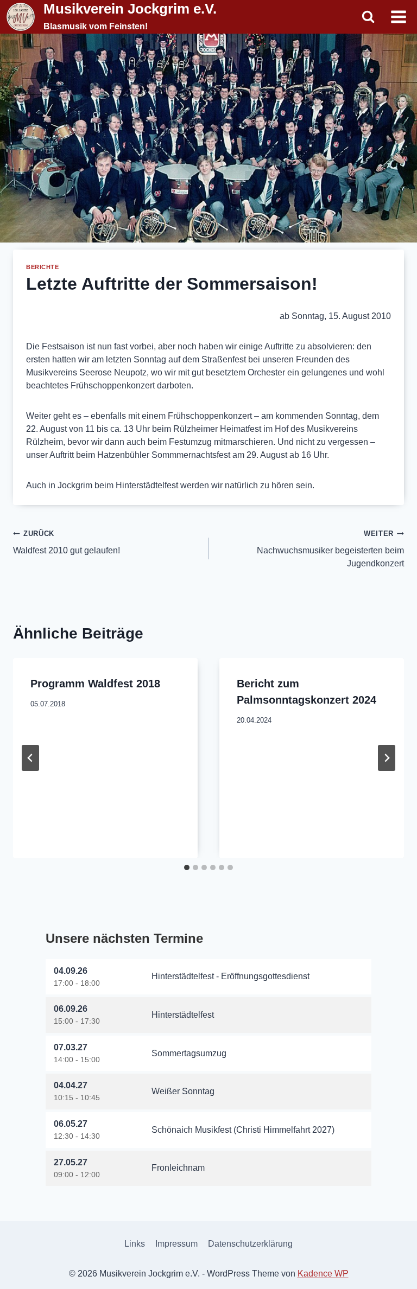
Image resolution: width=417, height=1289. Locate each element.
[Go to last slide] (30, 758)
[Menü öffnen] (398, 16)
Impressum (176, 1243)
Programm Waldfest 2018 (95, 684)
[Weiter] (386, 758)
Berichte (42, 267)
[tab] (186, 867)
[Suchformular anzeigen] (368, 16)
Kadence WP (323, 1273)
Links (134, 1243)
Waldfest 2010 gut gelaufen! (66, 542)
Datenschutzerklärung (250, 1243)
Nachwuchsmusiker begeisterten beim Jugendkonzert (330, 548)
